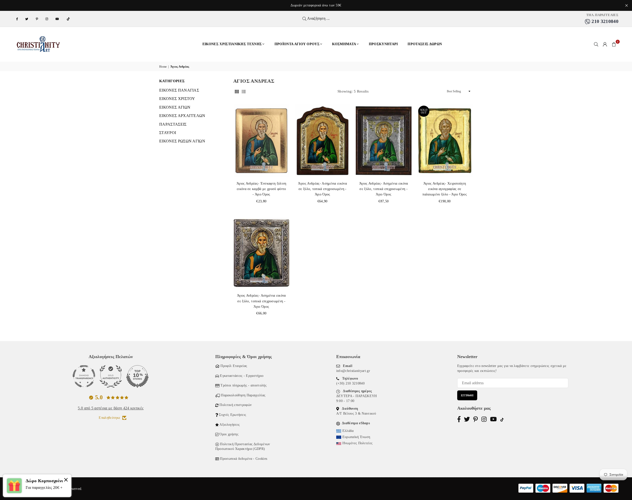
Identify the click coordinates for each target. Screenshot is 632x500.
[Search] (596, 44)
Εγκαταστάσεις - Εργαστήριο (241, 376)
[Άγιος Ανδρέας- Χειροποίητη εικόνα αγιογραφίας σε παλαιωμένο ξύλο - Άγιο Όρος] (445, 140)
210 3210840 (604, 21)
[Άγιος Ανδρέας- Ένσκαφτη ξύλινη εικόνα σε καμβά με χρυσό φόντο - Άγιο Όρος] (261, 140)
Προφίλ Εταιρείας (233, 366)
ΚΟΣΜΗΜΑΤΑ (344, 44)
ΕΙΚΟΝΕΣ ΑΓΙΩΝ (174, 107)
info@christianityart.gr (353, 371)
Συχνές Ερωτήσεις (232, 415)
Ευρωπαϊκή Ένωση (356, 437)
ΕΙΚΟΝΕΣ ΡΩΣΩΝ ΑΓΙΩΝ (182, 141)
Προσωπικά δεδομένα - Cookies (243, 459)
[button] (614, 44)
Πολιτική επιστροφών (235, 405)
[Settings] (605, 44)
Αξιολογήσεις (229, 424)
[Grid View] (236, 91)
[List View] (243, 91)
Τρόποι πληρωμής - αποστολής (243, 385)
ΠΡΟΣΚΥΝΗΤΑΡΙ (383, 44)
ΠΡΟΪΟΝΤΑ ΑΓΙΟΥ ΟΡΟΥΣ (297, 44)
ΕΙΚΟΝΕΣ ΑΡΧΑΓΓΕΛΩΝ (182, 116)
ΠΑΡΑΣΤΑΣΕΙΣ (173, 124)
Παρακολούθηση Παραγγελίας (243, 395)
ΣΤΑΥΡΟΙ (167, 133)
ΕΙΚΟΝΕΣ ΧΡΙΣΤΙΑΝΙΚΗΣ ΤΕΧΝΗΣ (232, 44)
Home (163, 66)
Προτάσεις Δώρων (425, 44)
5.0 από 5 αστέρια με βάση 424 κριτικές (110, 408)
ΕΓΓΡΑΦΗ (467, 395)
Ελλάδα (348, 431)
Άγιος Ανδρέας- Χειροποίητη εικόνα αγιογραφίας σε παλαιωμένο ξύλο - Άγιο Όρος (444, 189)
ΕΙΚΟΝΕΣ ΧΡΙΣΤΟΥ (177, 98)
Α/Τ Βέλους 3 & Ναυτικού (356, 413)
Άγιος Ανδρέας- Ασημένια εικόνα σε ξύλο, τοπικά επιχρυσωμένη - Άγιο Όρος (322, 189)
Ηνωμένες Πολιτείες (357, 443)
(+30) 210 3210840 (350, 383)
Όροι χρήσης (228, 434)
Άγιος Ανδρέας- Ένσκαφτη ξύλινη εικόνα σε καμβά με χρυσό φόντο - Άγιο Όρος (261, 189)
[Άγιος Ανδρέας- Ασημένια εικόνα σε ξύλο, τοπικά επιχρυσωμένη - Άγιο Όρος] (323, 140)
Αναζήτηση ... (318, 18)
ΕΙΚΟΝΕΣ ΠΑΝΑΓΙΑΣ (179, 90)
